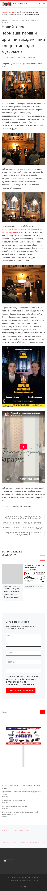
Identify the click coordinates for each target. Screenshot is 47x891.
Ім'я (9, 653)
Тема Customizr (33, 880)
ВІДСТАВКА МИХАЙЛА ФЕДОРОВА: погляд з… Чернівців (21, 786)
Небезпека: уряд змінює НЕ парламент (15, 806)
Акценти (12, 12)
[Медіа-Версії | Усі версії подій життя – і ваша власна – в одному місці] (7, 3)
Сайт (10, 671)
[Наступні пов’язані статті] (42, 558)
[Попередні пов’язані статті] (37, 558)
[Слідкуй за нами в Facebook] (25, 886)
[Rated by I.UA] (9, 861)
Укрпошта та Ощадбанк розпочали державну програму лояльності (21, 793)
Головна (4, 12)
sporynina (10, 57)
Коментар (13, 636)
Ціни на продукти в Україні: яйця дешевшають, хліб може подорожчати (20, 813)
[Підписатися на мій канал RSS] (21, 886)
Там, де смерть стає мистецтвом (13, 800)
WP (17, 880)
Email (10, 662)
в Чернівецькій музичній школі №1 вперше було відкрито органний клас (22, 229)
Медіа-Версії (18, 877)
